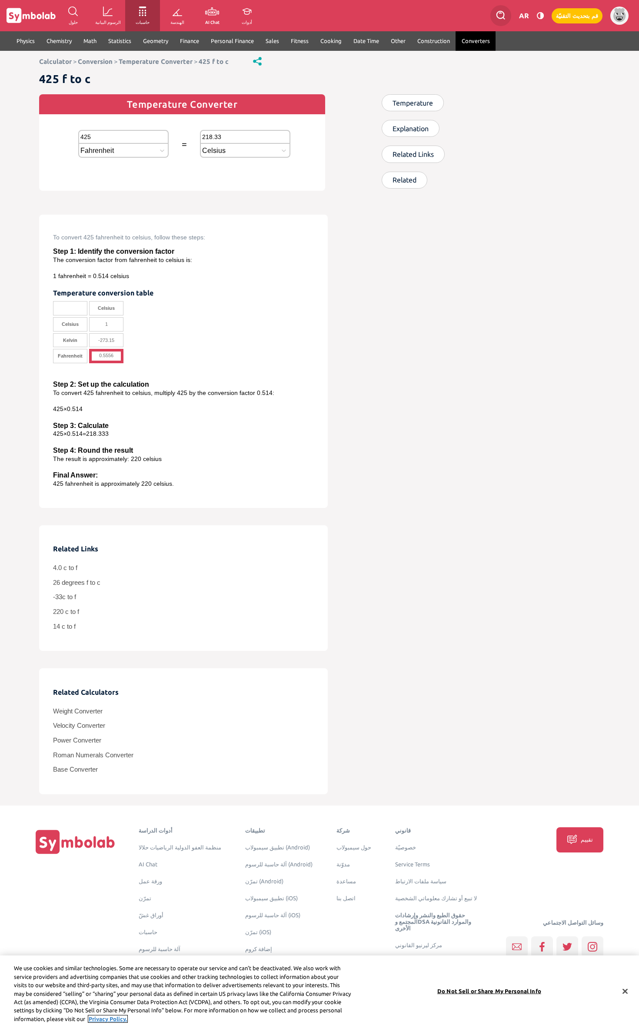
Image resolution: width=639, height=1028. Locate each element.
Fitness (300, 41)
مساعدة (346, 881)
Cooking (331, 41)
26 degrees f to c (76, 582)
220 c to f (66, 611)
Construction (433, 41)
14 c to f (64, 626)
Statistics (119, 41)
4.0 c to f (65, 567)
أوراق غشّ (151, 915)
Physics (26, 41)
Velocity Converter (79, 725)
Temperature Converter (156, 61)
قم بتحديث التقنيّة (577, 16)
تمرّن (145, 898)
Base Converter (75, 769)
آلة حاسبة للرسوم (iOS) (272, 915)
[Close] (625, 991)
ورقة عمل (150, 881)
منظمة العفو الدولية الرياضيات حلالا (180, 847)
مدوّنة (343, 864)
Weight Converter (78, 711)
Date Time (366, 41)
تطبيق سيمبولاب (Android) (277, 847)
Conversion (95, 61)
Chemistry (59, 41)
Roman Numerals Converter (93, 755)
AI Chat (148, 864)
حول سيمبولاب (353, 847)
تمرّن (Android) (264, 881)
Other (398, 41)
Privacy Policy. (108, 1019)
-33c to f (64, 597)
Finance (189, 41)
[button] (257, 61)
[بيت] (75, 842)
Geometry (155, 41)
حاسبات (148, 932)
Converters (476, 41)
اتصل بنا (346, 898)
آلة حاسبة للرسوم (159, 949)
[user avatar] (619, 16)
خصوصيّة (405, 847)
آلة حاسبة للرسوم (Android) (279, 864)
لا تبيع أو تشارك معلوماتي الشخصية (436, 898)
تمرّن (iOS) (258, 932)
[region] (319, 991)
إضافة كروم (258, 949)
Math (90, 41)
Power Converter (77, 740)
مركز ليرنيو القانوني (418, 945)
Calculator (55, 61)
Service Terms (412, 864)
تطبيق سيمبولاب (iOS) (271, 898)
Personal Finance (232, 41)
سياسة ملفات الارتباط (420, 881)
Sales (272, 41)
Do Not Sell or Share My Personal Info (489, 991)
